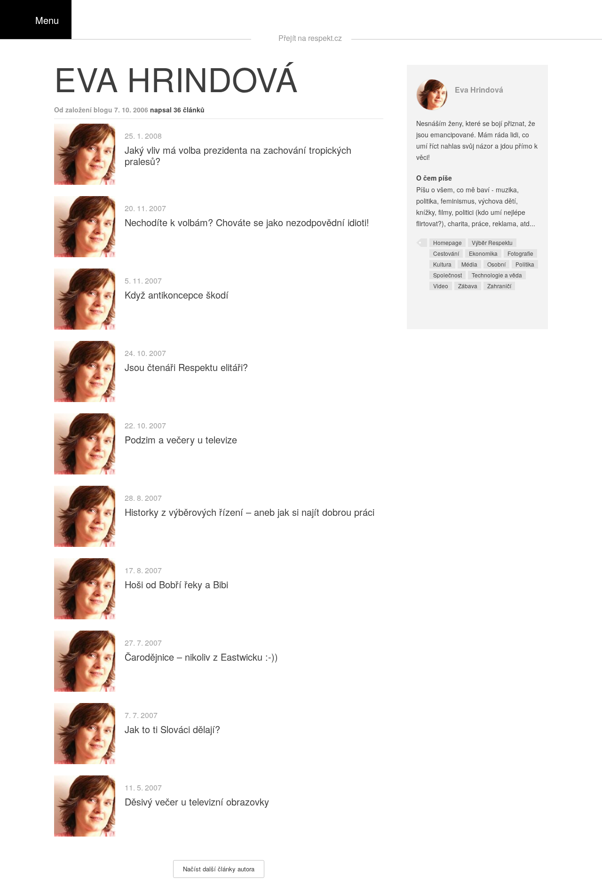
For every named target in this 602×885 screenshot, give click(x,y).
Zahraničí (499, 286)
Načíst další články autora (218, 868)
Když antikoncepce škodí (177, 294)
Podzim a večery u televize (181, 439)
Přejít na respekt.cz (310, 37)
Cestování (446, 253)
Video (440, 286)
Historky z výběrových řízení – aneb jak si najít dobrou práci (249, 512)
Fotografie (520, 253)
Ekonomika (483, 253)
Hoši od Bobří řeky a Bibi (176, 584)
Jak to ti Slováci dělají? (172, 729)
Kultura (442, 264)
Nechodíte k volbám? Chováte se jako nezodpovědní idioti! (247, 222)
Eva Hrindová (479, 89)
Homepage (447, 242)
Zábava (467, 286)
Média (469, 264)
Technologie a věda (497, 275)
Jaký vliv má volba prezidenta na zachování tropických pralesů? (238, 155)
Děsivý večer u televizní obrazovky (197, 801)
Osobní (496, 264)
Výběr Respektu (492, 242)
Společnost (447, 275)
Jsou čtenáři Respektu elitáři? (186, 367)
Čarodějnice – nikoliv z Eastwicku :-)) (201, 657)
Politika (524, 264)
